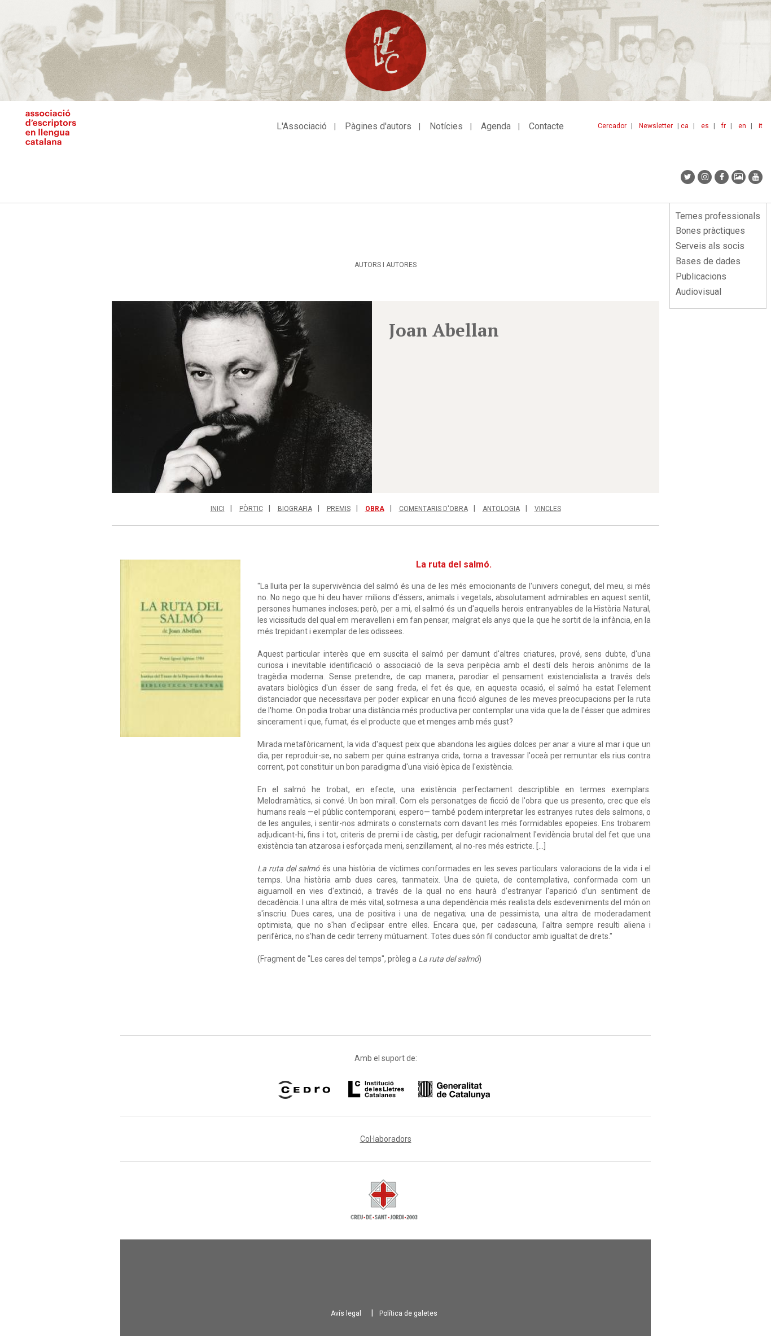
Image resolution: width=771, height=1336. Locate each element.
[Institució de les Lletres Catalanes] (419, 1090)
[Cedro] (304, 1090)
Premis (339, 509)
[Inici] (55, 127)
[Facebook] (722, 177)
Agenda (496, 126)
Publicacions (701, 276)
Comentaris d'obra (433, 509)
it (761, 126)
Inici (218, 509)
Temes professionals (718, 216)
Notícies (446, 126)
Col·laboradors (385, 1138)
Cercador (612, 126)
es (705, 126)
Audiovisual (698, 291)
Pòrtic (251, 509)
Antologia (501, 509)
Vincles (548, 509)
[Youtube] (755, 177)
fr (723, 126)
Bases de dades (708, 261)
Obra (374, 509)
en (742, 126)
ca (685, 126)
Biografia (295, 509)
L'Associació (302, 126)
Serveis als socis (710, 246)
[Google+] (738, 177)
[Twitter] (688, 177)
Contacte (546, 126)
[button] (242, 397)
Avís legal (346, 1313)
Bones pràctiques (710, 230)
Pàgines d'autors (378, 126)
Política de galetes (408, 1313)
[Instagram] (705, 177)
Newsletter (656, 126)
